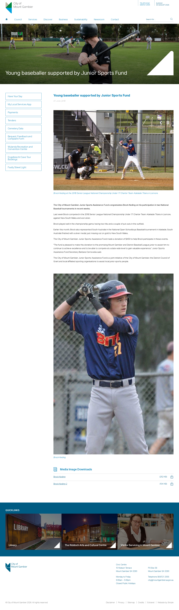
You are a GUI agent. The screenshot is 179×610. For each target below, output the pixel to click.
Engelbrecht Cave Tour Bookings (19, 158)
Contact (115, 19)
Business (63, 19)
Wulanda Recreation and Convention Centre (20, 147)
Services (32, 19)
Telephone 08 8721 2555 (158, 577)
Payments (13, 112)
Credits (141, 602)
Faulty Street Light (17, 167)
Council (18, 19)
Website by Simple (166, 602)
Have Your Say (15, 96)
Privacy (121, 602)
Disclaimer (110, 602)
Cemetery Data (15, 128)
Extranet (150, 602)
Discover (48, 19)
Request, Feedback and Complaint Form (20, 137)
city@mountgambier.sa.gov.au (161, 580)
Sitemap (131, 602)
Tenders (12, 120)
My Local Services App (19, 104)
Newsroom (99, 19)
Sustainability (80, 19)
